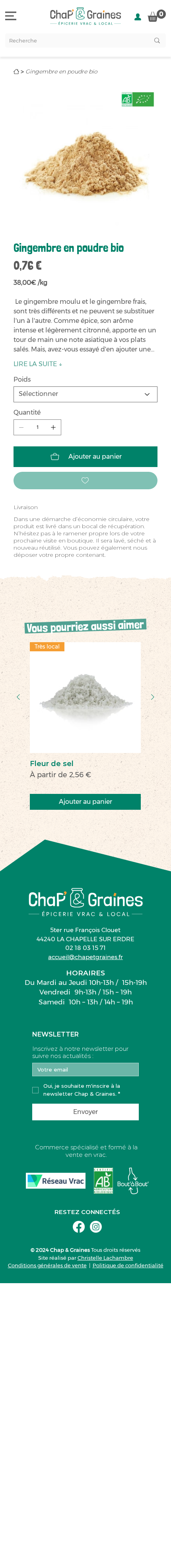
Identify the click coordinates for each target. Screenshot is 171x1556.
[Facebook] (79, 1227)
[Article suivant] (152, 697)
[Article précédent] (18, 697)
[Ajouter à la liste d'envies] (85, 480)
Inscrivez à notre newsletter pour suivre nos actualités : (80, 1052)
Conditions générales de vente (47, 1265)
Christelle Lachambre (105, 1258)
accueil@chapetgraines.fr (85, 957)
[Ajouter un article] (53, 427)
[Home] (16, 71)
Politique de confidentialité (128, 1265)
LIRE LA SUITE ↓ (38, 364)
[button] (157, 16)
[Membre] (138, 17)
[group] (85, 726)
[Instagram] (96, 1227)
